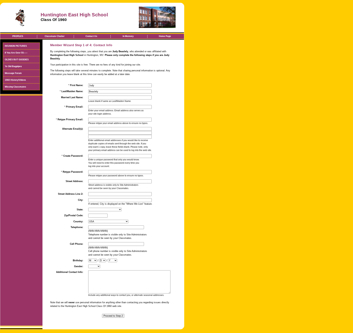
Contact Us (91, 36)
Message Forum (13, 73)
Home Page (165, 36)
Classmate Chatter (55, 36)
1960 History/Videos (15, 80)
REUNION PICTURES (16, 46)
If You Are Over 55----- (16, 52)
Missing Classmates (15, 87)
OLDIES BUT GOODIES (17, 59)
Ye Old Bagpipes (13, 66)
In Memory (128, 36)
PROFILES (17, 36)
